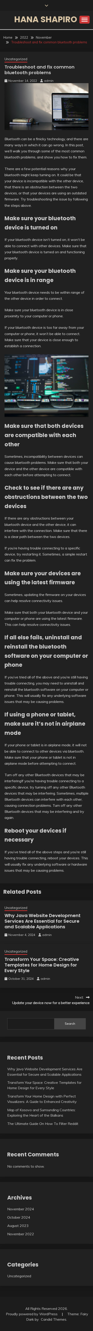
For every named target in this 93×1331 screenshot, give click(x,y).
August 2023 (18, 1225)
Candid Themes (53, 1319)
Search (70, 1024)
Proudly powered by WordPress (32, 1314)
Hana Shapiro (45, 19)
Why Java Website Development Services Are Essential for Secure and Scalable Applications (43, 921)
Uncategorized (16, 59)
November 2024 (20, 1209)
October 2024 (18, 1217)
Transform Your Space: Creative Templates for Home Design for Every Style (42, 965)
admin (48, 81)
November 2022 (20, 1234)
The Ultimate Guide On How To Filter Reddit (42, 1123)
